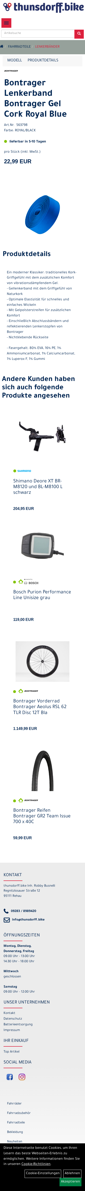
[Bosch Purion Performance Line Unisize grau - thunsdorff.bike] (42, 546)
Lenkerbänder (47, 47)
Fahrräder (14, 1104)
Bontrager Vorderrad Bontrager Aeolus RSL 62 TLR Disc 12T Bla (40, 707)
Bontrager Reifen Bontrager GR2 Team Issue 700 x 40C (42, 816)
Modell (14, 61)
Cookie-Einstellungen (43, 1174)
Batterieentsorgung (18, 1024)
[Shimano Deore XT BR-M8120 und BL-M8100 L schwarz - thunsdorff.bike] (42, 436)
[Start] (2, 47)
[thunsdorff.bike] (43, 7)
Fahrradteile (19, 47)
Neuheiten (14, 1142)
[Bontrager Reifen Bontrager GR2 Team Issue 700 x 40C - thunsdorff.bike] (42, 771)
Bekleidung (15, 1132)
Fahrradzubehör (19, 1113)
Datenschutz (13, 1019)
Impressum (12, 1030)
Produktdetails (43, 61)
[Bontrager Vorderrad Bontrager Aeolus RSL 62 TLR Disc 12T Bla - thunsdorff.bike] (42, 661)
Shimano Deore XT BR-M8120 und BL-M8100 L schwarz (38, 487)
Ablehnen (72, 1174)
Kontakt (9, 1013)
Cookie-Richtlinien (36, 1164)
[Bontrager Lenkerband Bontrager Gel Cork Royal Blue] (42, 214)
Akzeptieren (70, 1182)
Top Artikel (11, 1052)
